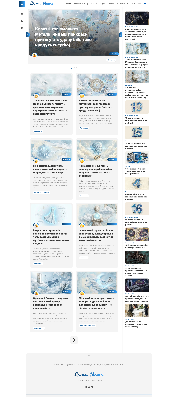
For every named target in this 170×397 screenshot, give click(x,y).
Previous (28, 34)
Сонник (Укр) (39, 328)
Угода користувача (68, 365)
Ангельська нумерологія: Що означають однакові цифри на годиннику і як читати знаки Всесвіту (136, 92)
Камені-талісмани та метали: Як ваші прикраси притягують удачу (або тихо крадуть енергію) (61, 11)
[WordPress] (22, 21)
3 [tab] (76, 67)
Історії (139, 4)
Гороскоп (83, 258)
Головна (68, 4)
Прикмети (124, 4)
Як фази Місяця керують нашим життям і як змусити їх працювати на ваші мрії (50, 169)
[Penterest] (22, 28)
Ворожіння (113, 4)
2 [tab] (74, 67)
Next (120, 34)
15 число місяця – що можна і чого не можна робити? (136, 145)
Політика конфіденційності (86, 365)
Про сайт (56, 365)
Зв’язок (122, 365)
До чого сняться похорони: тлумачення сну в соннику (136, 324)
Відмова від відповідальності (107, 365)
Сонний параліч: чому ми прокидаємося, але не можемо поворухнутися (137, 298)
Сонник (94, 4)
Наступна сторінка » (74, 340)
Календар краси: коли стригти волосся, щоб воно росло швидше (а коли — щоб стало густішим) (135, 34)
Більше (113, 54)
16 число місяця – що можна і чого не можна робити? (136, 222)
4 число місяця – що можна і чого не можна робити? (136, 196)
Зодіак (102, 4)
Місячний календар (81, 4)
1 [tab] (71, 68)
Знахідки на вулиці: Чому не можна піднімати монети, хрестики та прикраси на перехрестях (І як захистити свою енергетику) (50, 107)
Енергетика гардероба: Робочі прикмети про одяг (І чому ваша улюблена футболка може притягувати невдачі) (51, 237)
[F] (22, 13)
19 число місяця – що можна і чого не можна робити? (136, 120)
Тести (132, 4)
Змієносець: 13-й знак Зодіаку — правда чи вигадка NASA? (135, 171)
